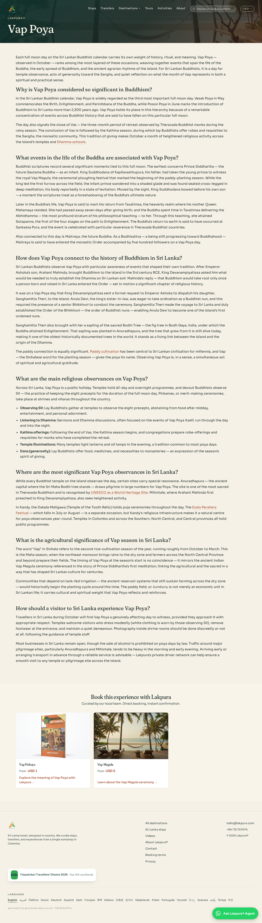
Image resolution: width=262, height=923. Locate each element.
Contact (151, 848)
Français (90, 900)
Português (168, 900)
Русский (182, 900)
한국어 (129, 900)
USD (247, 8)
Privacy (150, 861)
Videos (150, 836)
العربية (23, 900)
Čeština (33, 900)
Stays (92, 8)
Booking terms (155, 855)
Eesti (79, 900)
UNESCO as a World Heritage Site (119, 492)
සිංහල (192, 900)
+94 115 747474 (237, 829)
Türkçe (222, 900)
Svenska (203, 900)
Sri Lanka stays (155, 829)
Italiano (109, 900)
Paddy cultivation (104, 351)
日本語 (119, 900)
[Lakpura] (12, 9)
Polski (155, 900)
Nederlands (142, 900)
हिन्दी (99, 900)
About (181, 8)
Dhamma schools (71, 142)
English (12, 900)
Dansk (45, 900)
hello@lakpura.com (240, 823)
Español (69, 900)
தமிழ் (213, 900)
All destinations (156, 823)
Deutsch (56, 900)
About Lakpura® (156, 842)
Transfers (107, 8)
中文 (230, 900)
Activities (165, 8)
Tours (149, 8)
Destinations (130, 8)
